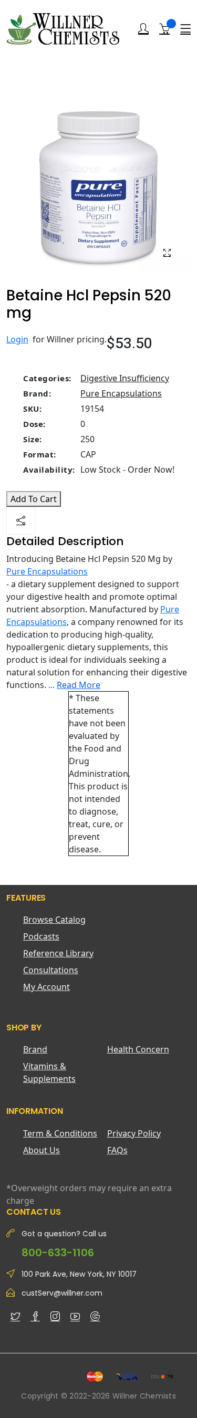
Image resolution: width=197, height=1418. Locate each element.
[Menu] (185, 29)
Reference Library (58, 953)
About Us (41, 1150)
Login (17, 339)
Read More (78, 685)
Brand (35, 1049)
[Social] (20, 521)
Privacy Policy (134, 1133)
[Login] (143, 29)
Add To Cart (34, 499)
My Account (46, 987)
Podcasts (41, 936)
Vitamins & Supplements (49, 1072)
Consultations (50, 970)
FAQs (117, 1150)
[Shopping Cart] (164, 28)
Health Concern (138, 1049)
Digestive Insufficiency (124, 378)
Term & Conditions (60, 1133)
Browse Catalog (54, 919)
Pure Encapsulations (121, 393)
